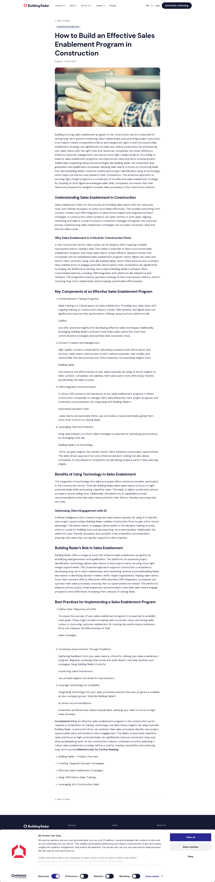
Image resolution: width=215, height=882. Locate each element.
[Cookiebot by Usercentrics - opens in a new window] (19, 876)
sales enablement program (107, 256)
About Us (85, 5)
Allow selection (191, 847)
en (147, 5)
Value (72, 5)
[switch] (84, 876)
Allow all (190, 837)
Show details (152, 876)
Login (157, 5)
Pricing (112, 5)
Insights (99, 5)
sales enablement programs (81, 158)
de (152, 5)
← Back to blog (62, 20)
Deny (190, 856)
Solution (59, 5)
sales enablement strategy (142, 179)
